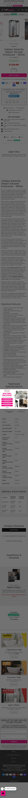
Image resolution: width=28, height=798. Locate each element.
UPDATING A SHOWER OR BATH (7, 403)
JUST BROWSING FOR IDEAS (7, 405)
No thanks (7, 407)
